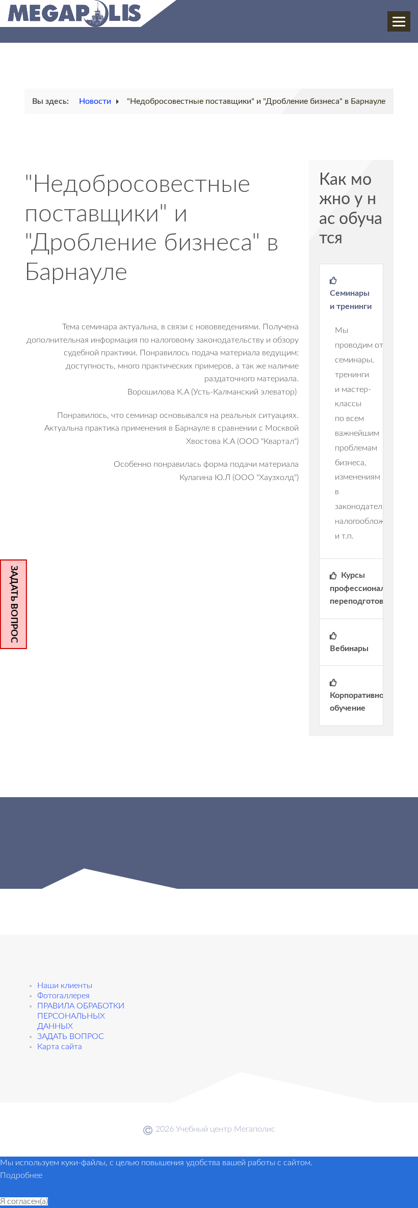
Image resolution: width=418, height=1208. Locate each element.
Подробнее (21, 1175)
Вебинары (349, 648)
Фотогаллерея (63, 996)
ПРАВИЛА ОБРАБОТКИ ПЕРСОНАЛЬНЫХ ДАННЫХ (80, 1016)
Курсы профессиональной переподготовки (356, 588)
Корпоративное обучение (356, 702)
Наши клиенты (64, 985)
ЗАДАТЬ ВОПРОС (13, 604)
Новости (95, 101)
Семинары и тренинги (351, 300)
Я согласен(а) (24, 1201)
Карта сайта (59, 1047)
